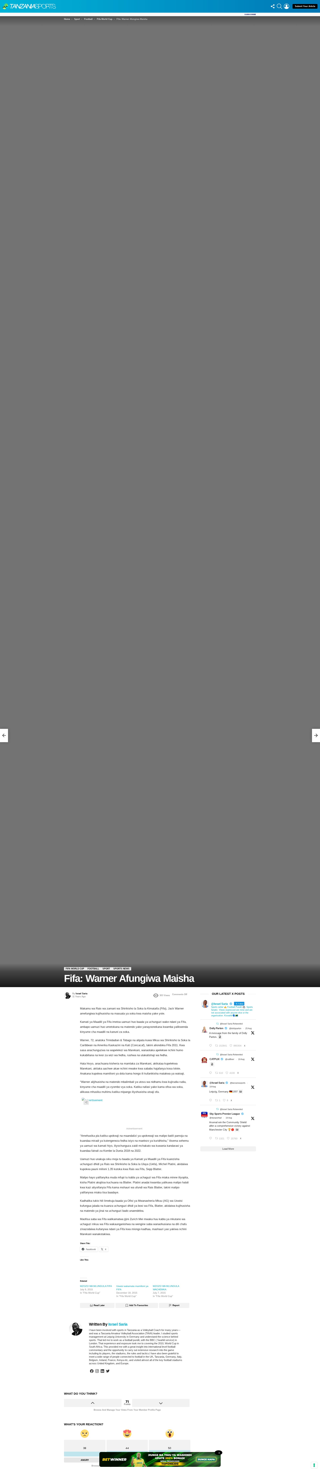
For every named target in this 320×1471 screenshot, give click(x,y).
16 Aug (229, 1118)
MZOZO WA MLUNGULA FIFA (96, 1286)
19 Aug (241, 1059)
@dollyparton (235, 1028)
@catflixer (229, 1059)
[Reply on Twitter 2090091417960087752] (211, 1073)
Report (175, 1305)
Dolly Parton (216, 1028)
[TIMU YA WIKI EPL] (4, 735)
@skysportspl (216, 1118)
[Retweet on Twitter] (217, 1023)
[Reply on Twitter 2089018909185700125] (211, 1138)
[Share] (135, 1112)
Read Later (99, 1305)
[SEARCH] (279, 6)
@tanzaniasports (237, 1083)
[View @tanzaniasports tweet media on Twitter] (220, 1037)
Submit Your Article (305, 6)
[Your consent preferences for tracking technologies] (314, 1465)
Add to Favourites (138, 1305)
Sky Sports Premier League (225, 1113)
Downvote (161, 1403)
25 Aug (248, 1028)
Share (86, 1102)
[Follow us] (272, 6)
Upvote (93, 1403)
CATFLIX (214, 1059)
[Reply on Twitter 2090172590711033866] (211, 1100)
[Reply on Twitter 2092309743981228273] (211, 1046)
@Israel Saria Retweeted (231, 1024)
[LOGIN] (286, 6)
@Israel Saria (217, 1082)
